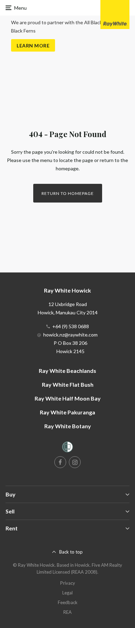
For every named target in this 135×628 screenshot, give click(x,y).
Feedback (68, 602)
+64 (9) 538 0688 (70, 326)
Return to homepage (68, 193)
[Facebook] (60, 462)
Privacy (67, 583)
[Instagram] (75, 462)
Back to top (71, 552)
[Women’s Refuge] (67, 448)
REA (67, 612)
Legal (67, 592)
